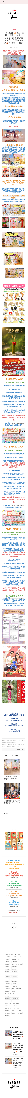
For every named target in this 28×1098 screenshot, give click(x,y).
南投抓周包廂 (11, 744)
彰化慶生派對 (7, 1013)
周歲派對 (7, 991)
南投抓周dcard (15, 998)
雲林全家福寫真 (8, 1005)
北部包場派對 (14, 961)
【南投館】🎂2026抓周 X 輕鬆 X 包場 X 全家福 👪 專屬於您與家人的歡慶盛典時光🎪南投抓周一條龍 (18, 1034)
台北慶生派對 (7, 988)
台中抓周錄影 (7, 969)
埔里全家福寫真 (8, 1003)
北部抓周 (7, 964)
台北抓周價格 (14, 983)
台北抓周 (7, 978)
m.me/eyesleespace (18, 423)
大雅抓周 (19, 956)
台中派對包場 (14, 971)
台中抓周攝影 (14, 969)
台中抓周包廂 (7, 966)
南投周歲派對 (8, 746)
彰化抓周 (17, 746)
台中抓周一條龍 (19, 964)
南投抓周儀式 (17, 744)
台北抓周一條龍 (13, 978)
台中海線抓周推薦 (8, 973)
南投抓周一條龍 (5, 744)
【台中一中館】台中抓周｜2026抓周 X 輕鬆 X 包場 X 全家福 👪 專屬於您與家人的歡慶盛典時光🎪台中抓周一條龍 (18, 1048)
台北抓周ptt (7, 986)
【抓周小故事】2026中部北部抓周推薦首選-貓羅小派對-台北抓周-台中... (12, 802)
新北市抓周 (15, 1005)
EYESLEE (16, 1090)
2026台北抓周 (7, 956)
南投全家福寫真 (8, 993)
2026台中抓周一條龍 (9, 954)
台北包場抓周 (14, 976)
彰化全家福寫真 (16, 1008)
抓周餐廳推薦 (9, 742)
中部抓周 (12, 740)
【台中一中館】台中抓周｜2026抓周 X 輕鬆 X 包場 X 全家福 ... (11, 778)
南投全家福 (13, 991)
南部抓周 (13, 746)
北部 (18, 959)
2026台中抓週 (17, 954)
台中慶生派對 (7, 976)
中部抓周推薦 (13, 959)
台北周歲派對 (14, 986)
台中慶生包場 (16, 973)
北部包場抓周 (7, 961)
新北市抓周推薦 (8, 1008)
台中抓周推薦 (14, 966)
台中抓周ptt (7, 971)
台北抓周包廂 (14, 981)
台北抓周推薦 (7, 983)
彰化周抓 (12, 1010)
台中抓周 (12, 964)
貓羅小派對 (20, 1013)
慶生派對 (14, 1013)
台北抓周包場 (7, 981)
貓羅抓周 (7, 1015)
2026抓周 (14, 29)
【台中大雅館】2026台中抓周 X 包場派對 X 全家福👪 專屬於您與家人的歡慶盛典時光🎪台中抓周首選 (18, 1062)
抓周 (13, 988)
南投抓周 (14, 742)
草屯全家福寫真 (16, 1003)
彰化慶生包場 (18, 1010)
